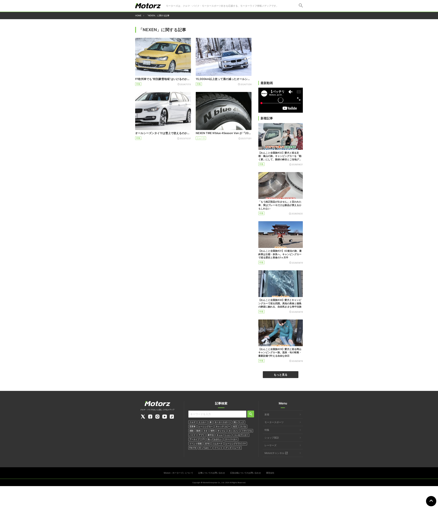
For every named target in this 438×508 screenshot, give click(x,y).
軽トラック (239, 422)
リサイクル (247, 430)
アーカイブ (194, 439)
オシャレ (221, 430)
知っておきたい (215, 439)
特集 (138, 84)
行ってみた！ (205, 448)
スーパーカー (231, 439)
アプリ (201, 435)
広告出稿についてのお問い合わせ (245, 473)
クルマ (192, 422)
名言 (235, 426)
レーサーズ (270, 445)
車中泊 (211, 435)
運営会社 (270, 473)
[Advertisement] (280, 54)
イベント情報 (195, 443)
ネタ (205, 430)
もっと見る (280, 374)
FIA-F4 (192, 448)
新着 (267, 414)
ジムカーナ (217, 443)
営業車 (192, 426)
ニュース (201, 138)
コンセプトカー (241, 435)
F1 (204, 439)
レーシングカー (205, 426)
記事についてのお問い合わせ (211, 473)
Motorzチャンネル (274, 452)
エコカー (202, 422)
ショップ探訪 (272, 437)
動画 (198, 430)
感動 (191, 430)
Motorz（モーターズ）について (178, 473)
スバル (243, 426)
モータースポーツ (223, 422)
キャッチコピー (223, 426)
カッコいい (234, 430)
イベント (218, 448)
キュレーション (224, 435)
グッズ (228, 448)
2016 (207, 443)
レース (237, 448)
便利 (212, 430)
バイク (192, 435)
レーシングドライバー (236, 443)
